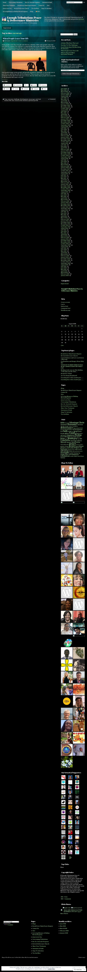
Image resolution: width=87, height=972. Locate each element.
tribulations (65, 456)
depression (76, 428)
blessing (67, 422)
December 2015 (65, 204)
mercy (79, 440)
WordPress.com (65, 310)
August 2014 (64, 228)
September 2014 (65, 227)
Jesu (66, 438)
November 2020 (65, 122)
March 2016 (64, 199)
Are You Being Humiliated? (69, 375)
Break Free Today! (66, 373)
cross (70, 426)
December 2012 (65, 258)
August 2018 (64, 158)
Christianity (72, 424)
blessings (74, 422)
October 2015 (65, 207)
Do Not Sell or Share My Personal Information (26, 957)
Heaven (67, 437)
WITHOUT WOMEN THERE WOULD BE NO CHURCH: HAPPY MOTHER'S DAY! (72, 366)
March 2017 (64, 181)
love (68, 440)
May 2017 (63, 178)
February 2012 (65, 274)
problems (80, 446)
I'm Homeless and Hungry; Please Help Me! (72, 362)
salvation (64, 451)
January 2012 (65, 275)
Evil (61, 431)
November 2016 (65, 187)
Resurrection (71, 449)
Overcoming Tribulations (15, 2)
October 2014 (65, 225)
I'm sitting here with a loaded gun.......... (72, 377)
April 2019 (64, 148)
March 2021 (64, 116)
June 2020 (64, 129)
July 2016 (63, 193)
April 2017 (64, 179)
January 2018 (65, 167)
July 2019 (63, 145)
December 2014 (65, 222)
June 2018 (64, 161)
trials (62, 454)
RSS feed (81, 19)
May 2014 (63, 233)
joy (75, 438)
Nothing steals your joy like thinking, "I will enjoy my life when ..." (72, 370)
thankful (71, 453)
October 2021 (65, 108)
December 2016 (65, 186)
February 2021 (65, 117)
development (24, 99)
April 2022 (64, 100)
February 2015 (65, 219)
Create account (65, 302)
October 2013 (65, 243)
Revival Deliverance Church (21, 8)
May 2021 (63, 113)
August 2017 (64, 173)
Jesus (71, 438)
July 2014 (63, 230)
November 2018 (65, 154)
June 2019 (64, 146)
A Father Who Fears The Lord (69, 43)
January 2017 (64, 184)
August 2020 (64, 126)
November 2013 (65, 242)
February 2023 (65, 93)
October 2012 (65, 262)
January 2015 (65, 220)
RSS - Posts (64, 896)
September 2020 (66, 125)
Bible (62, 423)
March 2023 (64, 91)
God (39, 99)
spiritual (77, 451)
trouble (71, 456)
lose (13, 100)
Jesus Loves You (7, 8)
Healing (78, 435)
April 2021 (64, 114)
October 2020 (65, 123)
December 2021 (65, 105)
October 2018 (65, 155)
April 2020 (64, 132)
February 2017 (65, 183)
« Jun (61, 345)
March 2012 (64, 272)
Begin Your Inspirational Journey (70, 61)
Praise (67, 446)
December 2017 (65, 169)
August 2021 (64, 110)
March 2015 (64, 217)
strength (64, 452)
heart (62, 437)
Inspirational (7, 28)
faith (65, 431)
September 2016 (65, 190)
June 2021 (64, 111)
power (62, 446)
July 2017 (63, 175)
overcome (63, 444)
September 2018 (65, 157)
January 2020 (65, 137)
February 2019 (65, 149)
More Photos (64, 913)
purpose (63, 447)
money (69, 442)
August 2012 (64, 264)
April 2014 (64, 234)
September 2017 (65, 172)
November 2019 (65, 140)
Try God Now (35, 8)
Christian (63, 424)
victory (62, 457)
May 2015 (63, 214)
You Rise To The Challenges (69, 45)
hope (62, 439)
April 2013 (64, 252)
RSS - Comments (66, 899)
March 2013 (64, 254)
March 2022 (64, 102)
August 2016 (64, 192)
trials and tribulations (72, 454)
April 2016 (64, 198)
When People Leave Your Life (16, 38)
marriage (74, 440)
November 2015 (65, 205)
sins (74, 451)
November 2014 (65, 224)
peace (72, 443)
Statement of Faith (47, 2)
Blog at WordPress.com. (8, 957)
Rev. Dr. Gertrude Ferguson (32, 2)
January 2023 (65, 94)
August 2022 (64, 96)
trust (75, 456)
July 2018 (63, 160)
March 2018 (64, 164)
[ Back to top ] (81, 957)
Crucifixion (75, 426)
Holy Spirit (76, 437)
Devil (81, 428)
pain (67, 444)
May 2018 (63, 163)
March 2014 (64, 236)
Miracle (63, 442)
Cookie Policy (51, 969)
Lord (63, 440)
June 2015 (64, 213)
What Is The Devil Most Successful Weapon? (68, 53)
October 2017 (64, 170)
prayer (72, 446)
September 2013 (65, 245)
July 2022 (64, 97)
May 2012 (63, 269)
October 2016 (65, 189)
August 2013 (64, 246)
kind (79, 438)
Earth (66, 429)
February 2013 (65, 255)
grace (77, 433)
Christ (81, 422)
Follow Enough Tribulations (71, 73)
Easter (70, 429)
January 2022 (65, 104)
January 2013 (65, 257)
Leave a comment (23, 40)
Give (48, 5)
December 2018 (65, 152)
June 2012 (64, 268)
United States (80, 456)
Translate (10, 924)
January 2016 (65, 202)
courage (66, 426)
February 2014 (65, 237)
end (36, 99)
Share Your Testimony (9, 5)
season (17, 100)
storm (80, 451)
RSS (38, 11)
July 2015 (63, 211)
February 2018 (65, 166)
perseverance (79, 444)
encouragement (77, 429)
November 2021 (65, 107)
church (62, 426)
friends (62, 433)
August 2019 (64, 143)
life (10, 100)
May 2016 (63, 196)
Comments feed (65, 308)
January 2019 (65, 151)
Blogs (31, 11)
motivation (76, 442)
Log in (63, 304)
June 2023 (64, 88)
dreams (62, 429)
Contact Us (41, 5)
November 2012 (65, 260)
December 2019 (65, 138)
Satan (70, 451)
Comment (52, 99)
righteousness (78, 449)
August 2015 (64, 210)
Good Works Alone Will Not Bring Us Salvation (71, 48)
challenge (17, 99)
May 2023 (64, 90)
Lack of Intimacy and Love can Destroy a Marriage (72, 358)
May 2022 (64, 99)
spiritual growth (33, 100)
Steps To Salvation (46, 8)
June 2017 (64, 176)
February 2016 (65, 201)
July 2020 (64, 128)
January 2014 (65, 239)
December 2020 (65, 120)
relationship (70, 447)
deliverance (66, 427)
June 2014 (64, 231)
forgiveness (77, 431)
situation (25, 100)
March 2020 (64, 134)
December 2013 (65, 240)
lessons (6, 100)
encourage (32, 99)
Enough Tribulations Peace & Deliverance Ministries (24, 19)
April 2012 (64, 271)
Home (4, 2)
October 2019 (65, 141)
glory (67, 433)
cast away (10, 99)
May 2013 (63, 251)
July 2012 (63, 266)
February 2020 (65, 135)
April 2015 (64, 216)
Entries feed (64, 306)
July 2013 (63, 248)
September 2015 (65, 208)
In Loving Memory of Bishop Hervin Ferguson (15, 11)
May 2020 (64, 131)
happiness (70, 435)
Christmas (80, 424)
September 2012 (65, 263)
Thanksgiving (76, 453)
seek (20, 100)
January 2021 (65, 119)
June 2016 (64, 195)
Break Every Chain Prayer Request (27, 5)
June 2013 (64, 249)
